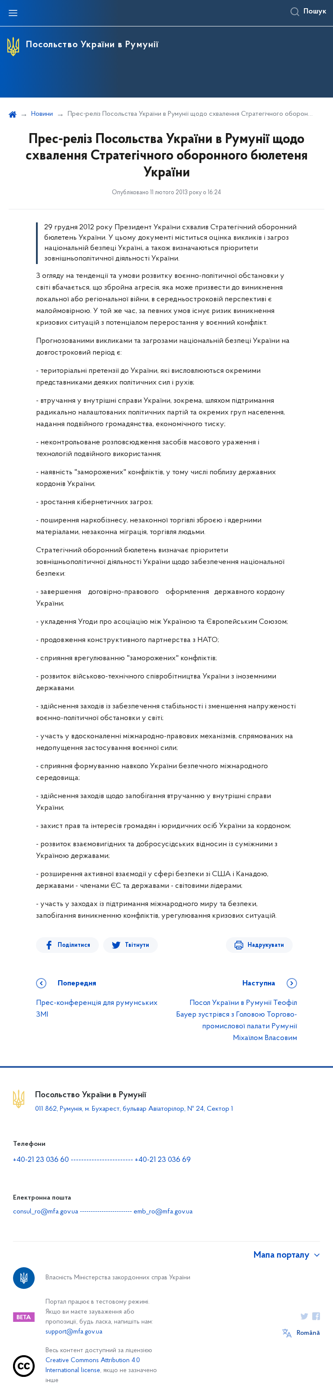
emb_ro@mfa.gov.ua (163, 1211)
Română (308, 1333)
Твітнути (137, 945)
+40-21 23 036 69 (163, 1160)
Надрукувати (266, 945)
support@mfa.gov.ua (74, 1332)
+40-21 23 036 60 (41, 1160)
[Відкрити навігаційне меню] (13, 13)
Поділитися (74, 945)
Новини (42, 114)
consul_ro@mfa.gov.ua (45, 1211)
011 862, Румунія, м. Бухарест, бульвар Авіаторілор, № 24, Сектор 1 (134, 1109)
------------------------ (102, 1160)
